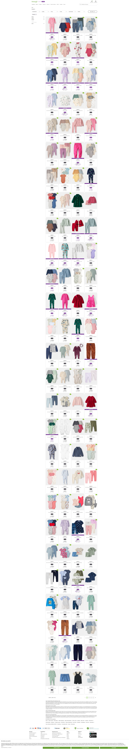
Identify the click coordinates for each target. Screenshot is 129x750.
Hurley (69, 724)
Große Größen (48, 722)
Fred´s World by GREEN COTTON (51, 724)
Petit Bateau (83, 722)
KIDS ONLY (63, 722)
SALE (32, 23)
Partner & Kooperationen (33, 736)
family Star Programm (32, 732)
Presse (30, 738)
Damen (33, 19)
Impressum (42, 737)
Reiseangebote (80, 737)
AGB (41, 732)
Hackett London (57, 722)
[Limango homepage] (34, 1)
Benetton (52, 722)
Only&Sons (59, 724)
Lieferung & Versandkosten (56, 732)
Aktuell (79, 732)
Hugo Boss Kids (64, 724)
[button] (95, 1)
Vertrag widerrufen (55, 736)
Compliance (42, 736)
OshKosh (86, 720)
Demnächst (80, 734)
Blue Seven (73, 724)
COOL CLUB (74, 720)
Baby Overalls (51, 720)
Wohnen (68, 738)
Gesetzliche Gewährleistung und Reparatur (59, 737)
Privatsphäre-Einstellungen (45, 738)
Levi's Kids (74, 722)
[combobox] (88, 4)
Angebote (68, 732)
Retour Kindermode (69, 722)
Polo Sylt (87, 722)
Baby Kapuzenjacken (68, 720)
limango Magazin (32, 735)
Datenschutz (43, 735)
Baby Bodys (56, 720)
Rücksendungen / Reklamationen (57, 734)
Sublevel (78, 720)
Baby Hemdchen (61, 720)
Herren (68, 737)
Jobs (30, 737)
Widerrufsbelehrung (44, 734)
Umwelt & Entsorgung (55, 735)
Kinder (33, 18)
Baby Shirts (91, 720)
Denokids (78, 722)
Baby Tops (82, 720)
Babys (33, 16)
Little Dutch (92, 722)
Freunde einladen (32, 734)
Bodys (47, 720)
